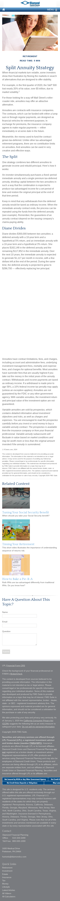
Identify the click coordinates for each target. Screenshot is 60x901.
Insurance (6, 877)
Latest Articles (8, 890)
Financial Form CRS (15, 665)
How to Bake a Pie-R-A (17, 579)
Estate (5, 874)
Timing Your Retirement (18, 544)
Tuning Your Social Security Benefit (25, 512)
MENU (50, 9)
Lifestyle (6, 887)
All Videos (6, 893)
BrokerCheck (16, 674)
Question (6, 631)
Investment (7, 871)
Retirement (7, 867)
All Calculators (8, 896)
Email (4, 622)
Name (5, 612)
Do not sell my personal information (38, 727)
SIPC (38, 743)
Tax (3, 880)
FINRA (33, 743)
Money (5, 884)
